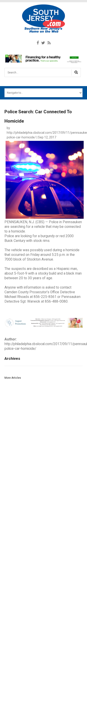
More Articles (12, 377)
